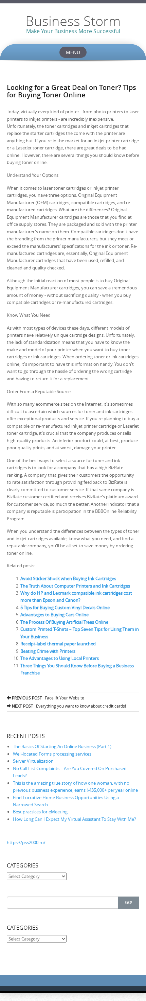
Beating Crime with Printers (47, 651)
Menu (73, 52)
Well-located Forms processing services (52, 754)
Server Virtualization (33, 761)
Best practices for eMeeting (40, 812)
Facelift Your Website (47, 697)
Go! (128, 902)
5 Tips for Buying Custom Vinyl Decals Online (65, 607)
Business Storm (73, 21)
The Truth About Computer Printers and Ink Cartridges (75, 586)
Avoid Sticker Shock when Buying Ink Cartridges (68, 578)
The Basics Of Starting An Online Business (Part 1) (62, 746)
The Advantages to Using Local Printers (59, 658)
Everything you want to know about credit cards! (68, 706)
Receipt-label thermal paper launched (58, 644)
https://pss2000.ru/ (26, 842)
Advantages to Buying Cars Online (54, 615)
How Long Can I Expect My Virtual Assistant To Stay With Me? (74, 819)
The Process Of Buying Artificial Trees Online (64, 622)
